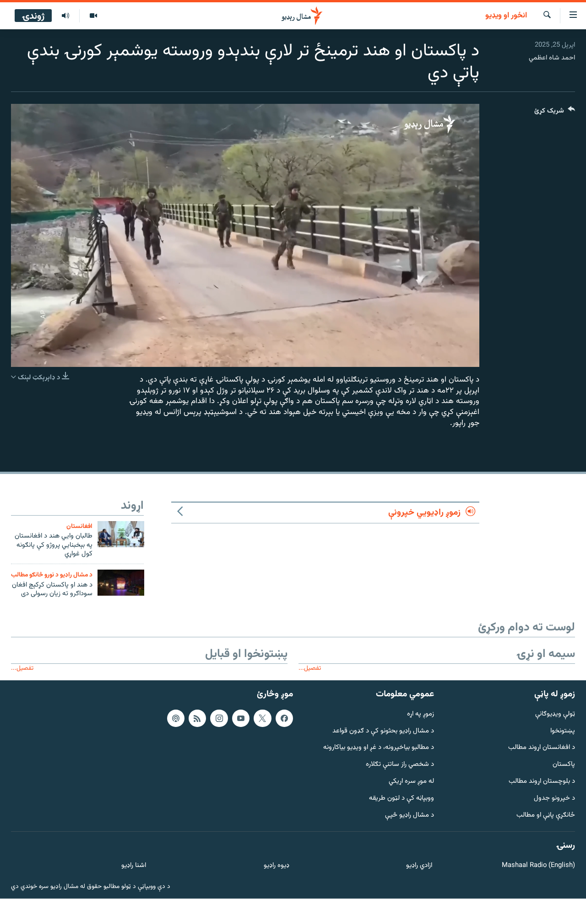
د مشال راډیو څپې (409, 815)
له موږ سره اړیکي (411, 782)
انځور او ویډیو (506, 16)
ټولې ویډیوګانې (555, 714)
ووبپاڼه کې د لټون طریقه (401, 798)
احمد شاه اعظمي (552, 58)
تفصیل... (309, 668)
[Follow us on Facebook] (284, 718)
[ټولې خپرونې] (65, 16)
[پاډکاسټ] (175, 718)
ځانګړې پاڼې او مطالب (545, 815)
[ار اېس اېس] (197, 718)
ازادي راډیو (419, 866)
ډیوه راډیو (276, 866)
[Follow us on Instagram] (219, 718)
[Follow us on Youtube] (241, 718)
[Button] (554, 113)
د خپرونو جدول (554, 798)
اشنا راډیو (133, 866)
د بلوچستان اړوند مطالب (542, 782)
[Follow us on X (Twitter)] (262, 718)
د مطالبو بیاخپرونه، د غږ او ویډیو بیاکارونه (378, 748)
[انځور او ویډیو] (93, 16)
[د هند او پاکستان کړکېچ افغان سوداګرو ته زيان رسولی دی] (121, 583)
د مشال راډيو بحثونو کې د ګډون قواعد (383, 731)
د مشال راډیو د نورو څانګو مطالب (51, 575)
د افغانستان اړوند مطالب (541, 748)
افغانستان (79, 526)
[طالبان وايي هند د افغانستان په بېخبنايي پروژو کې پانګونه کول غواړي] (121, 534)
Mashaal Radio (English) (538, 866)
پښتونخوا (562, 731)
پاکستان (564, 765)
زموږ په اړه (420, 714)
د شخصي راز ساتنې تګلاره (400, 765)
